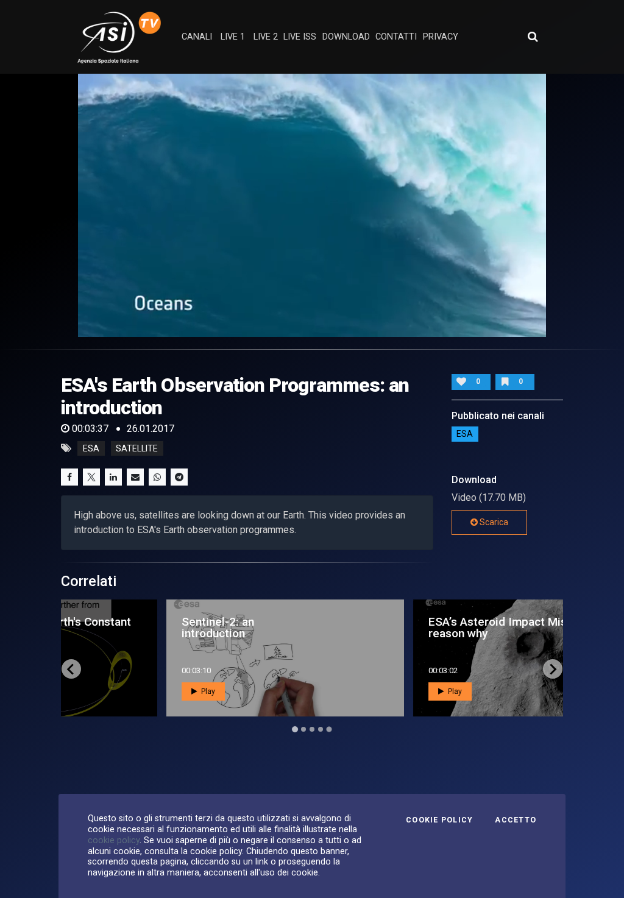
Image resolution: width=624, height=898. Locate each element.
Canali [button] (197, 37)
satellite (137, 448)
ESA (464, 434)
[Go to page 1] (294, 729)
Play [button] (111, 691)
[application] (312, 205)
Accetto (515, 820)
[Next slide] (552, 669)
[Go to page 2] (303, 729)
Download (346, 37)
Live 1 (233, 37)
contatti (396, 37)
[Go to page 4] (320, 729)
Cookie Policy (439, 820)
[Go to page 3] (312, 729)
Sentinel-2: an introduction (121, 627)
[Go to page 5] (329, 729)
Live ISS (299, 37)
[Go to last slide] (71, 669)
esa (91, 448)
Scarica (493, 522)
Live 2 (266, 37)
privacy (440, 37)
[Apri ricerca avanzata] (533, 36)
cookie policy (114, 840)
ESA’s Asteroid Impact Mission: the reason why (424, 627)
